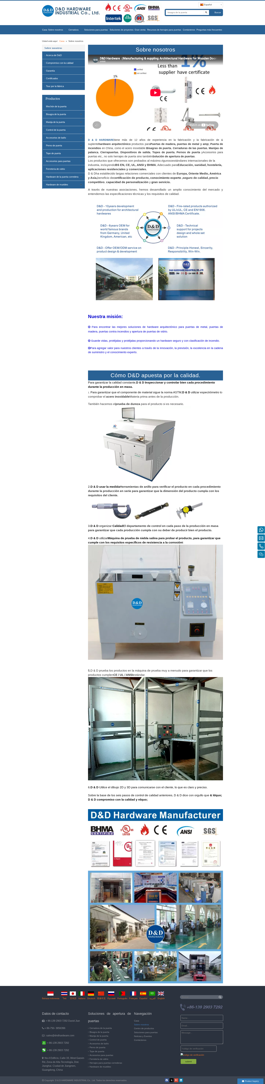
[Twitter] (171, 1080)
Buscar (218, 12)
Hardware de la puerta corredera (62, 176)
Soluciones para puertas (146, 1032)
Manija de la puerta (55, 122)
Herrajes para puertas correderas (106, 1063)
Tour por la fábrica (55, 86)
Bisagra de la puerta (56, 114)
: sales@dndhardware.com (58, 1035)
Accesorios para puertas (58, 161)
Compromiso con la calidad (59, 63)
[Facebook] (167, 1080)
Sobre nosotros (141, 1024)
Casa (136, 1020)
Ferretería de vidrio (55, 169)
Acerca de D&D (54, 55)
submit (188, 1061)
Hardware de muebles (57, 184)
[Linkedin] (181, 1080)
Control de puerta (98, 1039)
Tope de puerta (53, 153)
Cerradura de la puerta (101, 1028)
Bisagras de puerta (158, 148)
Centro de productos (144, 1028)
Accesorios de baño (56, 137)
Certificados (52, 78)
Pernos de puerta (188, 152)
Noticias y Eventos (143, 1036)
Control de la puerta (55, 130)
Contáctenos (140, 1040)
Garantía (50, 70)
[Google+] (176, 1080)
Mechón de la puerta (56, 106)
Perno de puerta (54, 145)
